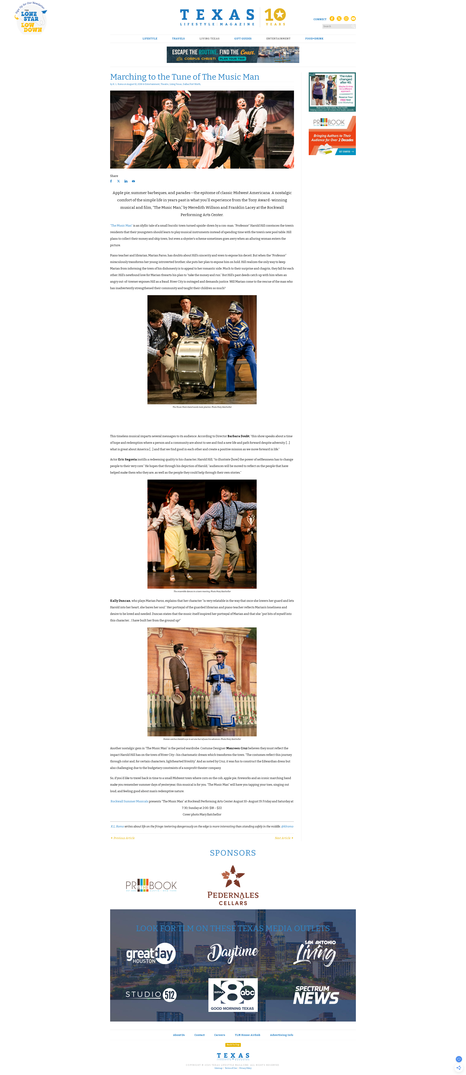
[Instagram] (346, 19)
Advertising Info (281, 1035)
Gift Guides (243, 38)
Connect (320, 19)
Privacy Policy (245, 1068)
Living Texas (210, 38)
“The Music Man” (121, 225)
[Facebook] (332, 19)
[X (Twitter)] (339, 19)
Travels (178, 38)
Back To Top (233, 1045)
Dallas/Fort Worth (191, 84)
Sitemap (218, 1068)
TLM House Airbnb (247, 1035)
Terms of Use (231, 1068)
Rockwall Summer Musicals (129, 801)
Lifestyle (150, 38)
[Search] (353, 25)
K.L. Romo (117, 826)
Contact (199, 1035)
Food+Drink (314, 38)
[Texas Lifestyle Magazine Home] (233, 17)
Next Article (283, 838)
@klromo (287, 826)
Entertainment (278, 38)
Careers (219, 1035)
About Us (179, 1035)
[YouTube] (353, 19)
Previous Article (124, 838)
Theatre (165, 84)
